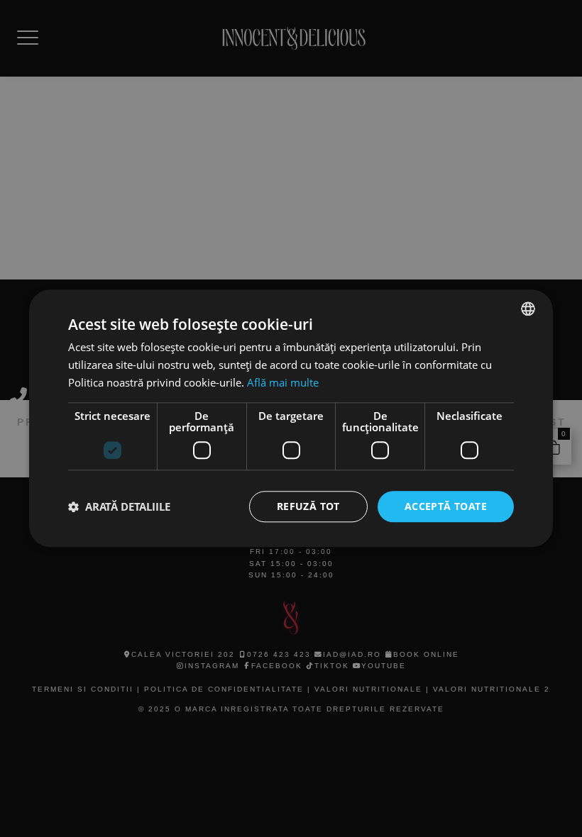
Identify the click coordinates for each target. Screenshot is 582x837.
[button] (119, 506)
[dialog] (291, 418)
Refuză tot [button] (308, 506)
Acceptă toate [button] (446, 506)
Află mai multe (283, 382)
